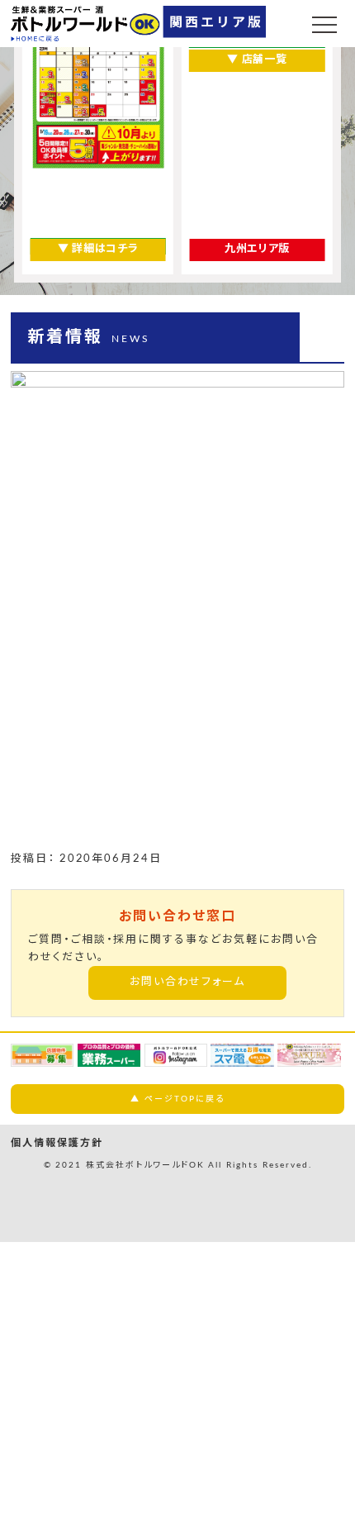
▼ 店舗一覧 (256, 60)
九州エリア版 (257, 249)
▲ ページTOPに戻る (177, 1099)
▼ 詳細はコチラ (98, 249)
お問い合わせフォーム (188, 982)
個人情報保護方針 (57, 1143)
